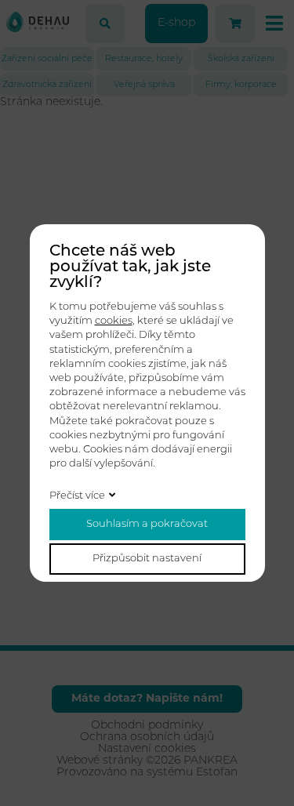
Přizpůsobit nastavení (147, 559)
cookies (113, 321)
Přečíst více (77, 496)
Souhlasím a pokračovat (147, 524)
